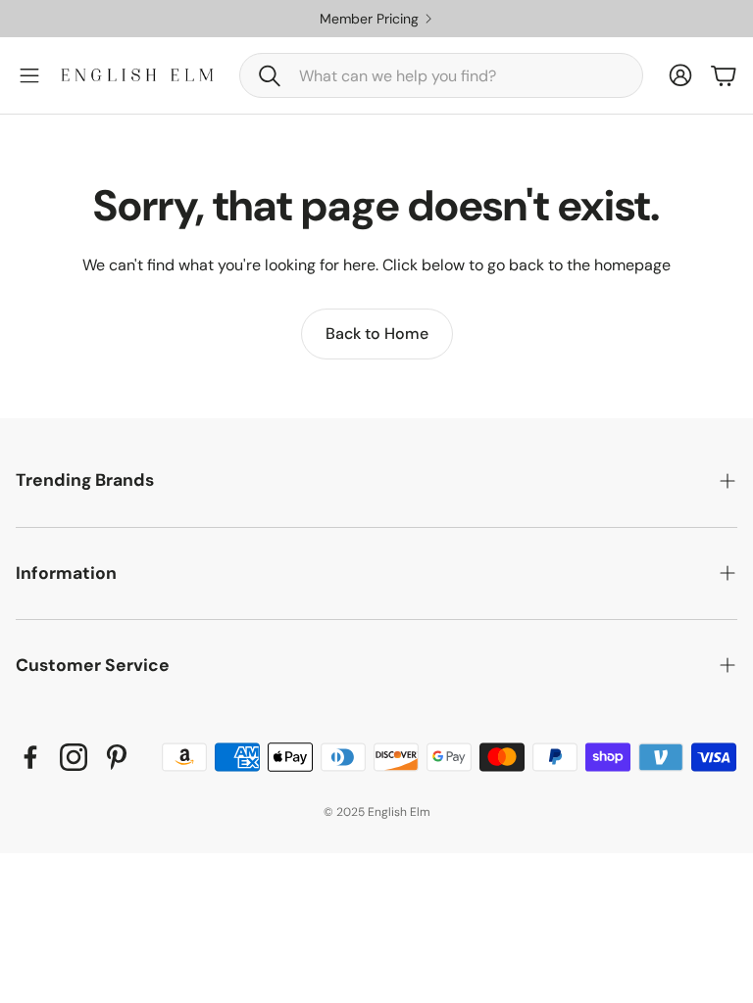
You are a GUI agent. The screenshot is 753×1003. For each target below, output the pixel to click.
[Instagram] (73, 757)
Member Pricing (369, 18)
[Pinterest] (116, 757)
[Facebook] (30, 757)
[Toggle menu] (29, 75)
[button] (441, 75)
